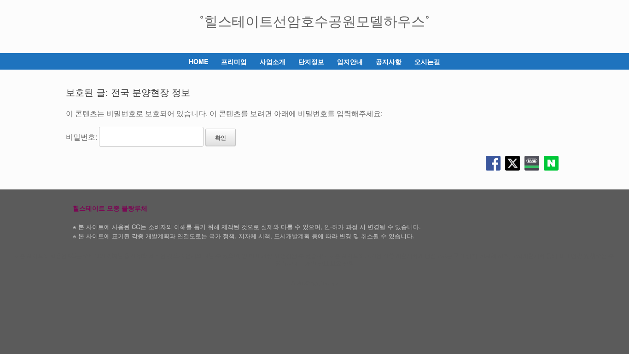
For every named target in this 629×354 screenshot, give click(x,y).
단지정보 (311, 61)
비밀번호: (82, 136)
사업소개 (272, 61)
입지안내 (350, 61)
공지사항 (389, 61)
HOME (198, 61)
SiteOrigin (308, 283)
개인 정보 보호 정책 (329, 263)
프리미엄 (234, 61)
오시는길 (427, 61)
